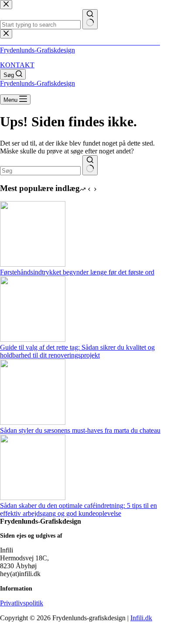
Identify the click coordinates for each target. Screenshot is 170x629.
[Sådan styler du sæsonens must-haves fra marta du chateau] (32, 422)
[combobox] (40, 170)
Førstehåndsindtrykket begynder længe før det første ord (77, 272)
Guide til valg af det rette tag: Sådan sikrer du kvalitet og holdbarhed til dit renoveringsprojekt (77, 351)
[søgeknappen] (90, 165)
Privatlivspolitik (21, 603)
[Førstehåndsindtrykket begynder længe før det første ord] (32, 264)
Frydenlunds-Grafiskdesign (37, 50)
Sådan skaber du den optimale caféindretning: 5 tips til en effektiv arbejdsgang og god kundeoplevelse (78, 509)
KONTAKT (17, 65)
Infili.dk (141, 618)
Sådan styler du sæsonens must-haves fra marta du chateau (80, 430)
